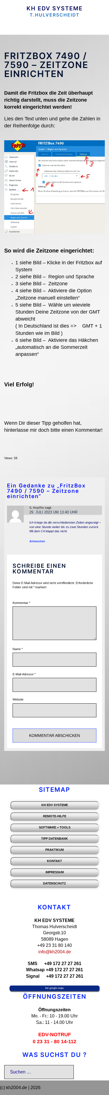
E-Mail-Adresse (24, 674)
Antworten (37, 541)
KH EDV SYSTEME (55, 8)
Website (18, 699)
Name (18, 649)
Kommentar (21, 602)
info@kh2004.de (54, 951)
